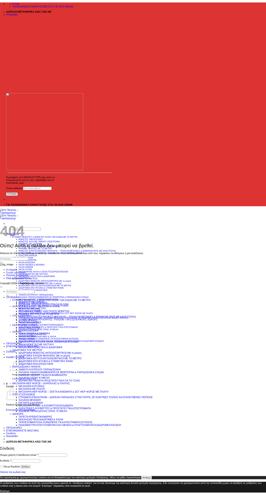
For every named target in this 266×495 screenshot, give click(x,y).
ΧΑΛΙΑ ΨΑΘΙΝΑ (25, 267)
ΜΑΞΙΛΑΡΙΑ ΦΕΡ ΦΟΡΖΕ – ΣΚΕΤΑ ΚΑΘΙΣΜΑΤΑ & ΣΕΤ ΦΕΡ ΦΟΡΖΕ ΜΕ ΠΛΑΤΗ (63, 391)
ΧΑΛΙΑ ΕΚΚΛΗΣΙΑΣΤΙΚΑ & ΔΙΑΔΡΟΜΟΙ (36, 276)
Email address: (14, 188)
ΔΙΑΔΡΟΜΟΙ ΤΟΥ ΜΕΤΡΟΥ (27, 350)
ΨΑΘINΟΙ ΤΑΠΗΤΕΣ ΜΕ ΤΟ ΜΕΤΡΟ (35, 248)
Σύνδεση (25, 467)
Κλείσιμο (5, 491)
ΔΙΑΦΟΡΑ (17, 414)
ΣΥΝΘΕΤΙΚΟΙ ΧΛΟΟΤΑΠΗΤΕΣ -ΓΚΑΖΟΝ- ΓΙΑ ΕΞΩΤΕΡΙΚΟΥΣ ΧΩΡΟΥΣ (58, 319)
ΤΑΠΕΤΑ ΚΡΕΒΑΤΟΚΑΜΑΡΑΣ (35, 416)
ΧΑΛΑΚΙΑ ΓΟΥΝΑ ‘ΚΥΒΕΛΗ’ (34, 378)
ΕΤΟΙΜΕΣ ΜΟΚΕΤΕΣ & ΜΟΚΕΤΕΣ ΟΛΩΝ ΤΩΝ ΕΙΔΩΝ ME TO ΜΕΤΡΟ (44, 237)
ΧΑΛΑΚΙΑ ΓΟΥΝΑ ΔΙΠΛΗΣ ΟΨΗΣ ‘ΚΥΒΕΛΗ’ (38, 329)
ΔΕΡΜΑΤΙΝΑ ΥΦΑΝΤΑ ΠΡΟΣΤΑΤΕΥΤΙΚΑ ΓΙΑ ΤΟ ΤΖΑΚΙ (49, 380)
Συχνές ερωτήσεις (16, 272)
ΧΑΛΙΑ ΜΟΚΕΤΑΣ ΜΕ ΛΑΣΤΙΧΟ (33, 274)
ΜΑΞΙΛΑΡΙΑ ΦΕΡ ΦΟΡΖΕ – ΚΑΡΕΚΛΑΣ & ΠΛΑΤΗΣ (41, 383)
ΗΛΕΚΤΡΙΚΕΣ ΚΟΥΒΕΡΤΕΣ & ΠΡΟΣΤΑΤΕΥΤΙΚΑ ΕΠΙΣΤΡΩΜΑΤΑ (48, 327)
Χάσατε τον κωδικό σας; (13, 472)
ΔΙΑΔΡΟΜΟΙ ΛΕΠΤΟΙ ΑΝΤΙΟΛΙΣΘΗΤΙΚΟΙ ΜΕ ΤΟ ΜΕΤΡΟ (44, 285)
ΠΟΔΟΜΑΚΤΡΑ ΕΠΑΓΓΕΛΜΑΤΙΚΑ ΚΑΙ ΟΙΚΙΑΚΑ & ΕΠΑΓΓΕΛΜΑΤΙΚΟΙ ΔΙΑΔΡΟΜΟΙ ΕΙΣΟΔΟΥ (69, 425)
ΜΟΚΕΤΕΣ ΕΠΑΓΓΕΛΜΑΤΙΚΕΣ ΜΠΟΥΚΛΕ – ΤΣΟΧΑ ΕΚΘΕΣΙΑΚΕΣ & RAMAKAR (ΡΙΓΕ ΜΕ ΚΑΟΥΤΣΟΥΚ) (67, 251)
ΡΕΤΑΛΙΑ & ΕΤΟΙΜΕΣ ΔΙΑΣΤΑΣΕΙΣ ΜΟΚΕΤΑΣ (44, 311)
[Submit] (1, 262)
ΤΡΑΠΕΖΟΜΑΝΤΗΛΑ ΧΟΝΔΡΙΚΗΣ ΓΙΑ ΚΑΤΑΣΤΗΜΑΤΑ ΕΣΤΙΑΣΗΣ (48, 339)
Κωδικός (5, 460)
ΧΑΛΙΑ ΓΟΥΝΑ (25, 269)
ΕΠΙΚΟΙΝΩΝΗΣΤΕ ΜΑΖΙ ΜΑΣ (22, 430)
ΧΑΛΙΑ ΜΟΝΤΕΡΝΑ (29, 328)
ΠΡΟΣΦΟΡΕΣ (14, 343)
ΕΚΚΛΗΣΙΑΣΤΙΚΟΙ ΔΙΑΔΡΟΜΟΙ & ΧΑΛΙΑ (37, 336)
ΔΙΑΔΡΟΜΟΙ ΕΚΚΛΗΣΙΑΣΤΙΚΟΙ (35, 364)
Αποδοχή (146, 477)
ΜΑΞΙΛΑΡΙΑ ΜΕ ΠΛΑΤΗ (31, 389)
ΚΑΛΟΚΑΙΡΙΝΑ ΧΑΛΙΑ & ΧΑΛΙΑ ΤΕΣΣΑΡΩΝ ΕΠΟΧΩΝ (43, 272)
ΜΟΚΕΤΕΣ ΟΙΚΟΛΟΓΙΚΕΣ (30, 239)
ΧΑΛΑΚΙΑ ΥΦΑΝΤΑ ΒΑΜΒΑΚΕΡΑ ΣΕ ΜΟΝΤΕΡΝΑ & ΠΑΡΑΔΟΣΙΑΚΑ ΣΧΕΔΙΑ (53, 297)
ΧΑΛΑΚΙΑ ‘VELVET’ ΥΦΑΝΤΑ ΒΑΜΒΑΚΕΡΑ (42, 375)
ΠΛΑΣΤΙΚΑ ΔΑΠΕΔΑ (27, 255)
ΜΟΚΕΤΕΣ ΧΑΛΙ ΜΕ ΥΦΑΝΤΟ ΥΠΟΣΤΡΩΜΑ (39, 241)
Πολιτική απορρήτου (17, 275)
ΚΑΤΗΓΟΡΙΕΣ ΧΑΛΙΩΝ (25, 325)
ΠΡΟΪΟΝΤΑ (12, 297)
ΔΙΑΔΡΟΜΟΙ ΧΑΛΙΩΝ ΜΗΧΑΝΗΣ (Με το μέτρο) (44, 355)
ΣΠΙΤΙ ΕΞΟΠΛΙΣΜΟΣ (23, 394)
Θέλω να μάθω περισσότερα (125, 477)
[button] (12, 14)
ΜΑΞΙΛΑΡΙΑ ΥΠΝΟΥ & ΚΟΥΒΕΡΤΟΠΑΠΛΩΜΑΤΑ (40, 325)
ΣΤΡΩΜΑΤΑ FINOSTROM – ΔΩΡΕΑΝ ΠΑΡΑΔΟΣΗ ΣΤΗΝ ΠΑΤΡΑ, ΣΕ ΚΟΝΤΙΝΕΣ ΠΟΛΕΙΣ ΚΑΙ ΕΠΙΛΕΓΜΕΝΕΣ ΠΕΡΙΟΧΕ (85, 397)
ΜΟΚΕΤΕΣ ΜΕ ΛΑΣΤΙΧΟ (32, 308)
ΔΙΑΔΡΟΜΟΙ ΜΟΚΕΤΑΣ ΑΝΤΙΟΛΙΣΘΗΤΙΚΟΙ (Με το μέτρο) (44, 281)
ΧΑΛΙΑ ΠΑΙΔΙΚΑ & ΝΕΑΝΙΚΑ (31, 265)
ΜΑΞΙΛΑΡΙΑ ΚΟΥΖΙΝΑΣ (31, 386)
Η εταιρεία (11, 269)
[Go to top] (1, 286)
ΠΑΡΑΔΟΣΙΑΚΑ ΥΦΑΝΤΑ (26, 366)
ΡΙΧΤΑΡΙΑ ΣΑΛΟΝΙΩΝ (30, 403)
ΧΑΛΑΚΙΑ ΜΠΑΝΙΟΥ (29, 400)
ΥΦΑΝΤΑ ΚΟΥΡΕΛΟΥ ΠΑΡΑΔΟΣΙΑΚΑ (35, 295)
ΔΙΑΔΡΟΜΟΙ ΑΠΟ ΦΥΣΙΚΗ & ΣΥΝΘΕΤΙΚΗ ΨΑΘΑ (41, 288)
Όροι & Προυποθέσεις (18, 278)
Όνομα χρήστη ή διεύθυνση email (19, 455)
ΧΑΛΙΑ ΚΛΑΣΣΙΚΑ (26, 262)
